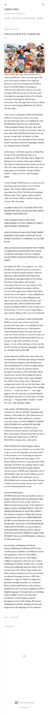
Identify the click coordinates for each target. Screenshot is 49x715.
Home (7, 18)
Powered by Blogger (26, 703)
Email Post (14, 617)
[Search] (43, 4)
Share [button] (6, 617)
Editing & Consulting (23, 18)
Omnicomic (11, 9)
